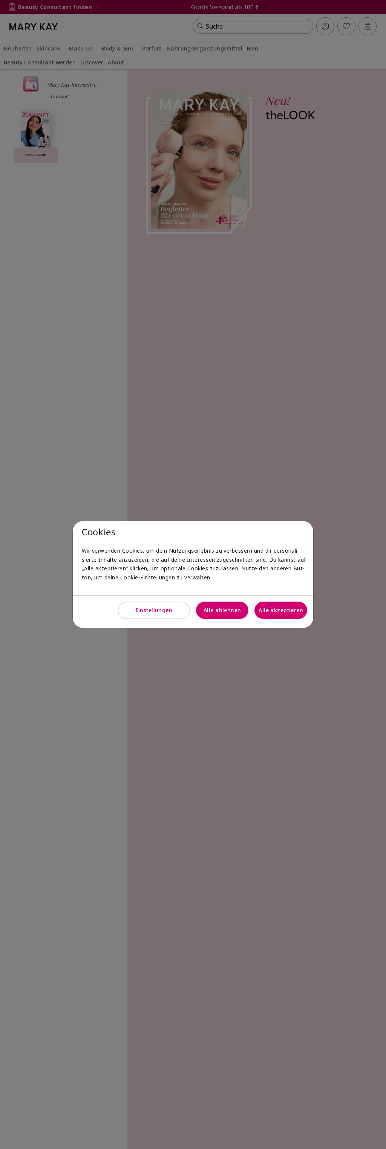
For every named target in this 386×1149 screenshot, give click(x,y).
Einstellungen (154, 610)
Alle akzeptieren (281, 610)
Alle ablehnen (222, 610)
